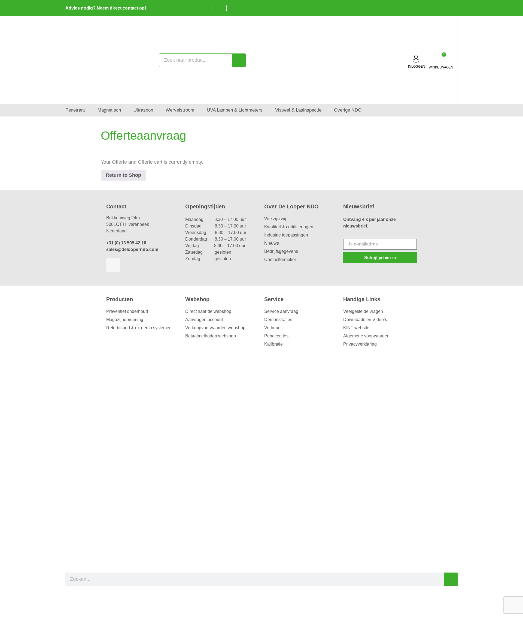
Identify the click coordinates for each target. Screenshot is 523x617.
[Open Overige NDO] (365, 110)
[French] (452, 7)
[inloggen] (416, 58)
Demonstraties (278, 319)
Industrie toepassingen (286, 235)
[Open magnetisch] (124, 110)
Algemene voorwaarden (366, 336)
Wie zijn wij (275, 218)
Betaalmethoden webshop (210, 336)
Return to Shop (123, 175)
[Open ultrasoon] (156, 110)
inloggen (416, 66)
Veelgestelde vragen (363, 311)
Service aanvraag (281, 311)
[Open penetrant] (88, 110)
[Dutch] (436, 7)
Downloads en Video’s (365, 319)
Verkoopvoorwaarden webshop (215, 327)
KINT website (356, 327)
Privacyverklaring (360, 344)
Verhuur (271, 327)
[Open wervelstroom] (198, 110)
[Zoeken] (238, 60)
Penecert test (277, 336)
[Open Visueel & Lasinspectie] (325, 110)
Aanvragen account (204, 319)
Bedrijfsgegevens (281, 251)
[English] (444, 7)
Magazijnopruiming (124, 319)
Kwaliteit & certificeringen (288, 226)
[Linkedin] (113, 265)
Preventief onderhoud (127, 311)
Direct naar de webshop (208, 311)
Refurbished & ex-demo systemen (139, 327)
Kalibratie (273, 344)
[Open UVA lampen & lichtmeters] (266, 110)
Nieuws (271, 243)
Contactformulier (280, 259)
